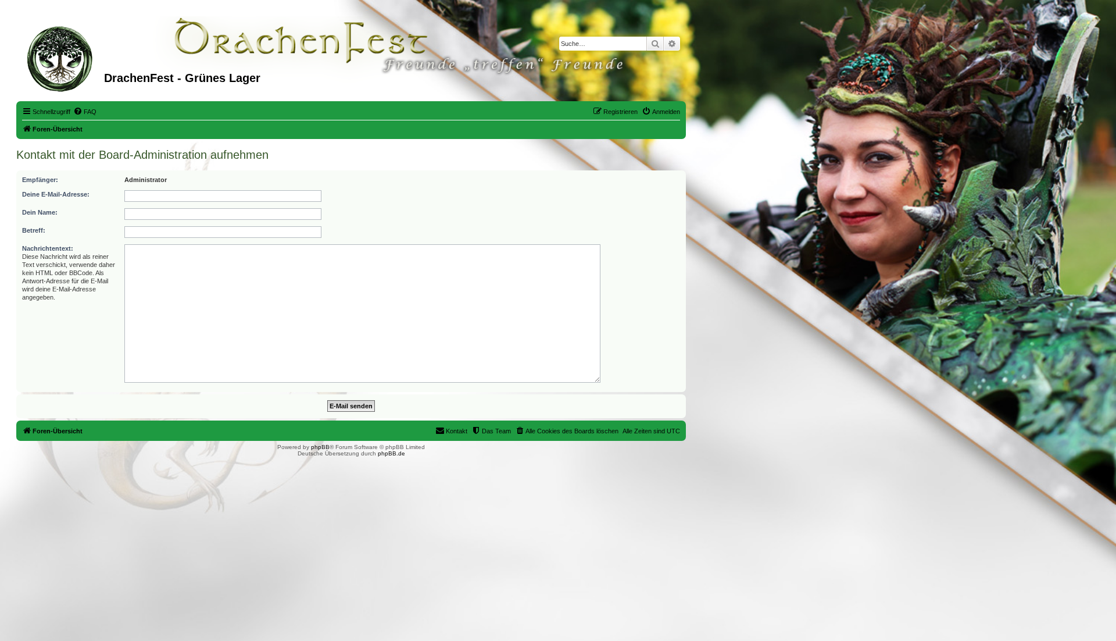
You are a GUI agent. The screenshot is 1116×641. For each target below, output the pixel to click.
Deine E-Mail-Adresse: (56, 194)
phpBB (320, 447)
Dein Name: (40, 212)
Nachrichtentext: (47, 248)
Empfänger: (40, 179)
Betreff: (33, 230)
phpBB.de (391, 453)
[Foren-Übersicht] (61, 57)
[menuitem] (84, 112)
